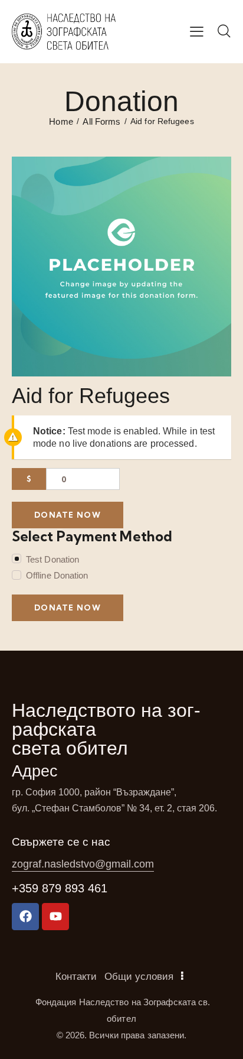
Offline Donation (57, 575)
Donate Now (67, 514)
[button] (196, 31)
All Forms (101, 121)
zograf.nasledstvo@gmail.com (83, 864)
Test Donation (52, 559)
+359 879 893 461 (59, 888)
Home (61, 121)
